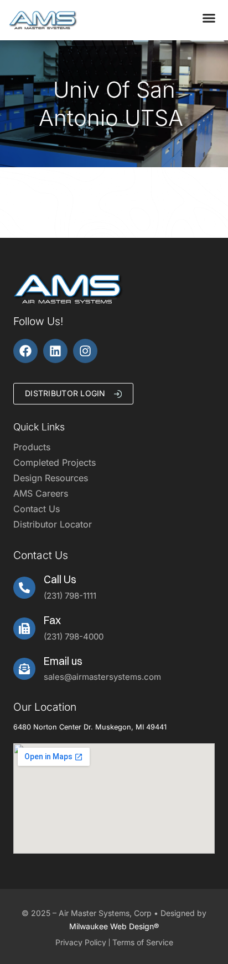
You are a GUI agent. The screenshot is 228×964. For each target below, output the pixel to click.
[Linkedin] (55, 351)
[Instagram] (85, 351)
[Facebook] (25, 351)
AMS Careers (40, 493)
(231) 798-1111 (70, 595)
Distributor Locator (52, 524)
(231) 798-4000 (73, 636)
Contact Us (36, 508)
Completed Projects (54, 462)
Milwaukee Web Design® (114, 926)
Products (31, 446)
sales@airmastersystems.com (102, 677)
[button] (209, 18)
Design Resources (50, 477)
